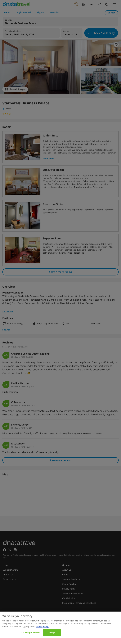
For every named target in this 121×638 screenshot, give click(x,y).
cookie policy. (42, 626)
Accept (52, 632)
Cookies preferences (31, 632)
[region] (60, 624)
